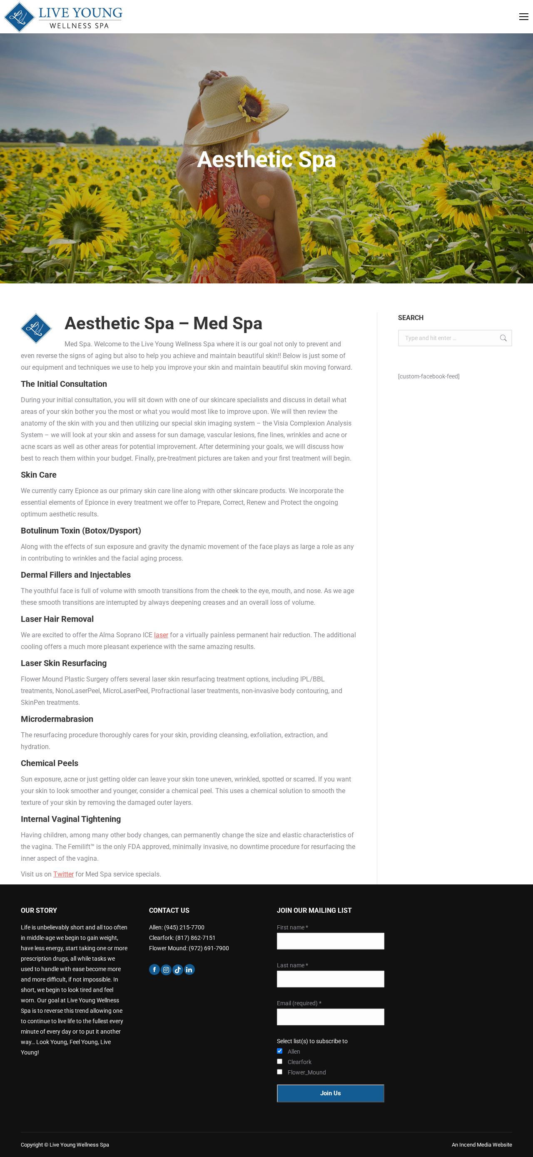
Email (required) (299, 1003)
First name (292, 927)
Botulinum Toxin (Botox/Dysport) (81, 531)
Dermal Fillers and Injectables (76, 575)
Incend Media (476, 1145)
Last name (292, 965)
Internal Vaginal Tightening (71, 819)
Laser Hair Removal (57, 619)
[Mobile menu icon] (524, 17)
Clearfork (298, 1062)
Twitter (63, 874)
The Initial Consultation (64, 384)
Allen (294, 1051)
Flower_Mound (298, 1072)
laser (161, 635)
